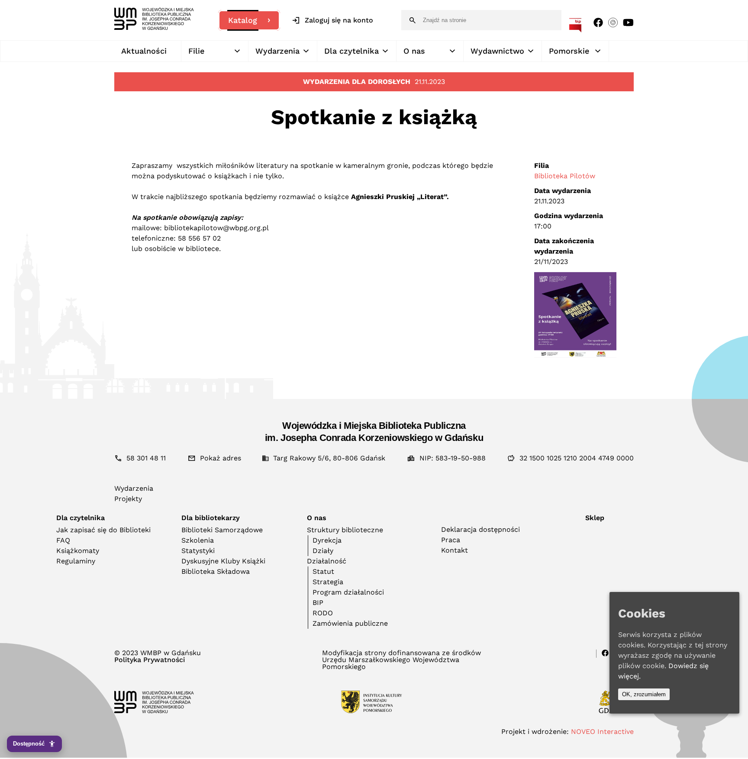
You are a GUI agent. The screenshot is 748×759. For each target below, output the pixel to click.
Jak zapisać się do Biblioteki (103, 530)
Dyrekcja (327, 540)
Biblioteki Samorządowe (222, 530)
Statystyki (198, 551)
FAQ (63, 540)
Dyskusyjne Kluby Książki (223, 561)
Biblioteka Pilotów (564, 176)
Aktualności (144, 50)
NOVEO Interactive (602, 731)
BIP (318, 602)
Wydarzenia (277, 50)
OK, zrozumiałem (644, 694)
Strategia (328, 582)
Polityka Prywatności (149, 659)
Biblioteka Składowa (215, 571)
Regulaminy (75, 561)
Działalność (326, 561)
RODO (323, 613)
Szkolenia (197, 540)
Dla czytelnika (351, 50)
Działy (323, 551)
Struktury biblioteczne (345, 530)
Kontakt (454, 550)
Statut (323, 571)
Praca (450, 540)
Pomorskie (569, 50)
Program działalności (348, 592)
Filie (196, 50)
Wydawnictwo (497, 50)
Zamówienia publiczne (350, 623)
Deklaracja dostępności (480, 529)
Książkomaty (77, 551)
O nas (414, 50)
